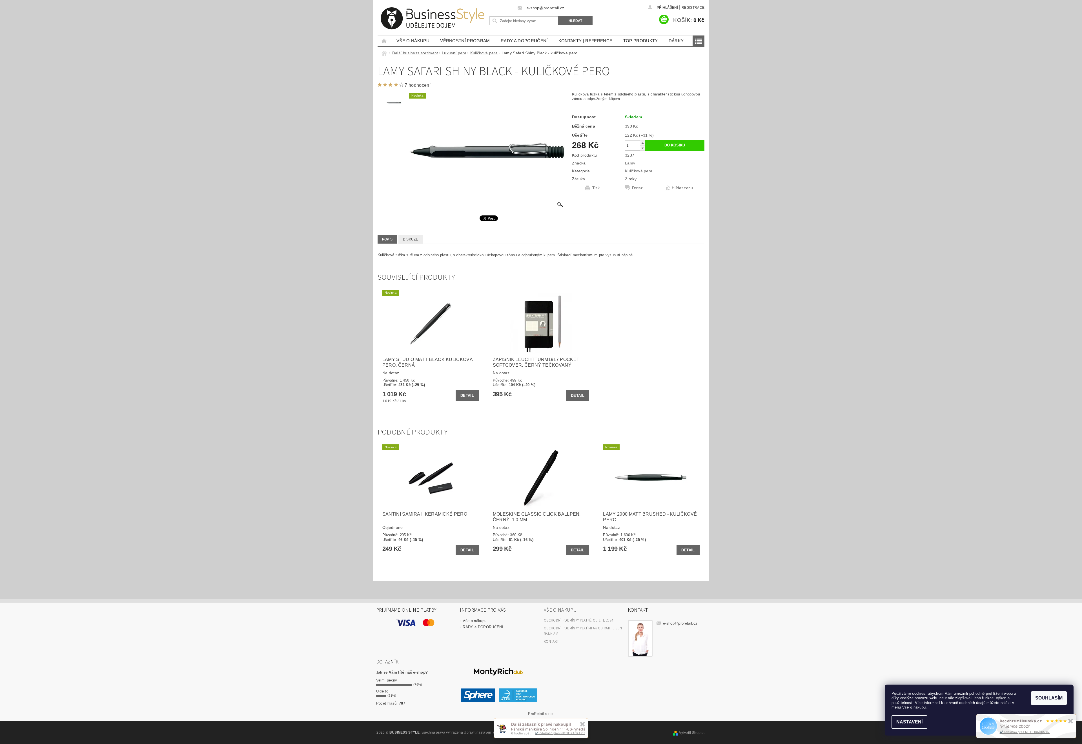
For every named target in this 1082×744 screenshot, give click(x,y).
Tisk (596, 188)
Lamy (630, 163)
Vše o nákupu (412, 40)
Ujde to (382, 691)
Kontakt (551, 641)
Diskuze (410, 239)
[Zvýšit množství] (642, 143)
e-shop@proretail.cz (680, 623)
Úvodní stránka (384, 41)
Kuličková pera (638, 171)
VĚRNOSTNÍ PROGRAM (465, 40)
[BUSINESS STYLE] (432, 18)
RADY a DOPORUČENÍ (524, 40)
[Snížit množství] (642, 148)
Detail (467, 395)
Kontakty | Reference (585, 40)
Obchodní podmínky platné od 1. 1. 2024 (578, 620)
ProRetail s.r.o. (541, 714)
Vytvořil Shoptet (691, 733)
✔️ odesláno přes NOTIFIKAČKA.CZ (1025, 732)
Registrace (693, 8)
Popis (387, 239)
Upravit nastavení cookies (484, 732)
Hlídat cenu (682, 188)
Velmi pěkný (386, 680)
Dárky (676, 40)
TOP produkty (640, 40)
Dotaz (637, 188)
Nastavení (909, 722)
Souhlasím (1049, 698)
